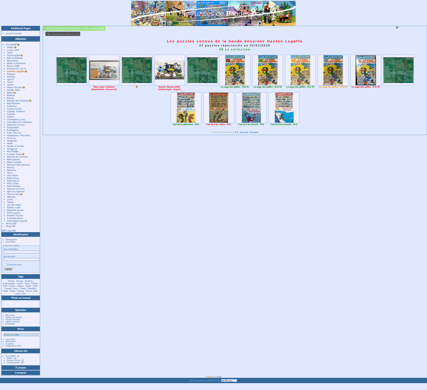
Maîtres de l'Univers (17, 156)
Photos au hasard (14, 317)
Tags (8, 339)
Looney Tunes (14, 154)
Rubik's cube (14, 207)
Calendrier (10, 324)
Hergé (28, 286)
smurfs (20, 283)
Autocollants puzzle (17, 220)
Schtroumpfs (13, 55)
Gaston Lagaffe (16, 71)
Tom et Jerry (13, 194)
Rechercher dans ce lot (65, 33)
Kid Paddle (12, 151)
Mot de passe (9, 256)
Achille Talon (13, 90)
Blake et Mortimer (16, 63)
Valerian (11, 196)
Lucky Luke (13, 50)
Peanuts (29, 281)
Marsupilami (13, 159)
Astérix (10, 47)
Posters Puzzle (15, 215)
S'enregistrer (11, 239)
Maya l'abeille (14, 162)
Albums (20, 39)
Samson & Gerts (15, 188)
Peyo (27, 283)
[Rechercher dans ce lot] (396, 27)
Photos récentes (13, 319)
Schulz (11, 281)
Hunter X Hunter (15, 146)
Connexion (11, 242)
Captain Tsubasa (16, 111)
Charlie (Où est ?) (16, 68)
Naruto (10, 167)
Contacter (21, 372)
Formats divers (15, 218)
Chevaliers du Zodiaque (19, 122)
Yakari (10, 84)
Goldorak (12, 140)
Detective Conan (16, 124)
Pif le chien (13, 183)
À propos (10, 344)
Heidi (9, 143)
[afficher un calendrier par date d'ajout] (420, 28)
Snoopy (11, 76)
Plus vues (10, 315)
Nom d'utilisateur (11, 249)
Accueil (51, 28)
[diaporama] (415, 28)
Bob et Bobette (15, 58)
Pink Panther (14, 186)
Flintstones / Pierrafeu (18, 135)
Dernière (254, 132)
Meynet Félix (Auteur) (18, 164)
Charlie (23, 288)
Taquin (10, 202)
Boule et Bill (13, 66)
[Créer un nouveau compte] (32, 269)
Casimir (11, 114)
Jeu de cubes (14, 204)
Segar (12, 291)
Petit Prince (13, 178)
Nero (9, 172)
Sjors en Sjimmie (16, 191)
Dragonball (13, 127)
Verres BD (11, 223)
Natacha (11, 170)
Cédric (10, 116)
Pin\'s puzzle (13, 212)
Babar (10, 92)
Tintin (10, 52)
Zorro (10, 199)
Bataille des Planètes (18, 100)
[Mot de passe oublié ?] (36, 269)
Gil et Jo (11, 138)
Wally (5, 291)
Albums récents (13, 322)
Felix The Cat (14, 132)
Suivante (244, 132)
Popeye (11, 74)
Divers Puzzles (15, 87)
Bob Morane (13, 103)
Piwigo (219, 377)
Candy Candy (14, 108)
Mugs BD (11, 226)
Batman (11, 95)
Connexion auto (14, 265)
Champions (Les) (16, 119)
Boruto (10, 98)
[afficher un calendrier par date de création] (424, 28)
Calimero (12, 106)
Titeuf (10, 82)
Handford (32, 288)
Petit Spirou (13, 180)
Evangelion (13, 130)
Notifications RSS (13, 346)
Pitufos (34, 283)
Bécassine (12, 60)
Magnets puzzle (15, 210)
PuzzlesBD (11, 44)
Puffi (5, 286)
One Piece (12, 175)
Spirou (10, 79)
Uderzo (20, 286)
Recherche (11, 341)
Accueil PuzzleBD (14, 33)
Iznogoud (12, 148)
